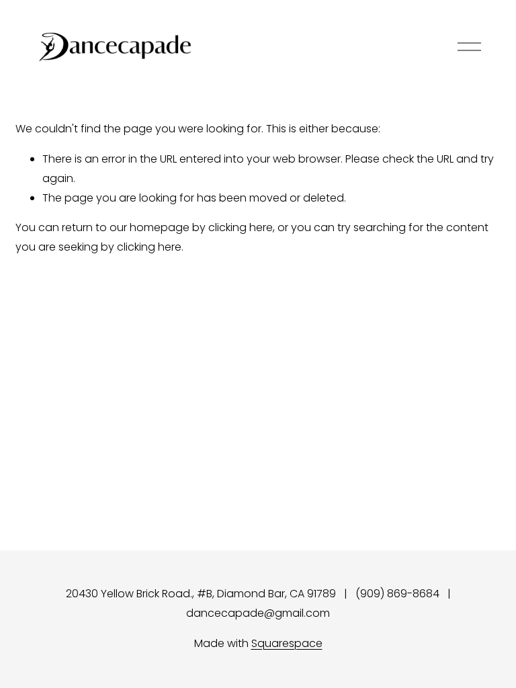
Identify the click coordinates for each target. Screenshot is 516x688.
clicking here (240, 227)
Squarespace (286, 643)
